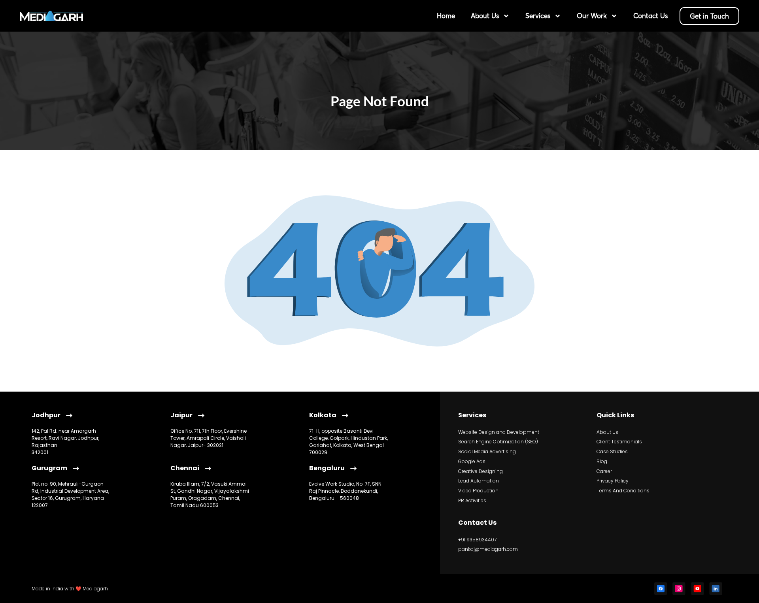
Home (446, 15)
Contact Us (650, 15)
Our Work (592, 15)
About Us (485, 15)
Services (537, 15)
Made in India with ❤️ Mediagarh (70, 588)
